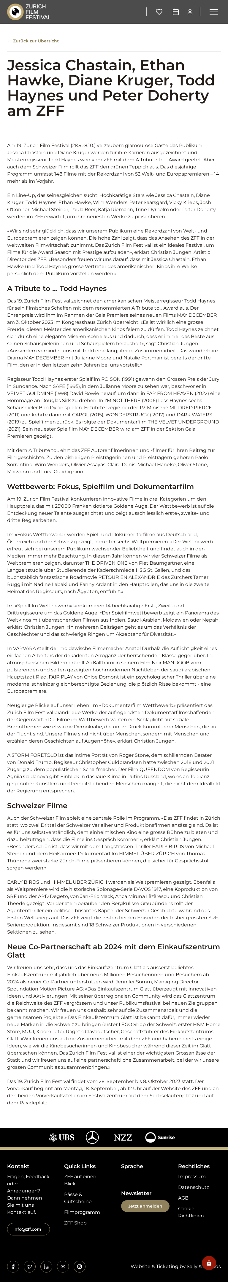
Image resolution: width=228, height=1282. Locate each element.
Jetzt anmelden (145, 1206)
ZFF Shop (75, 1223)
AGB (183, 1198)
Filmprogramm (82, 1212)
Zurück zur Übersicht (36, 41)
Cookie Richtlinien (191, 1212)
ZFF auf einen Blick (80, 1180)
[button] (214, 12)
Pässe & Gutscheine (78, 1198)
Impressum (192, 1176)
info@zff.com (27, 1229)
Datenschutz (193, 1187)
